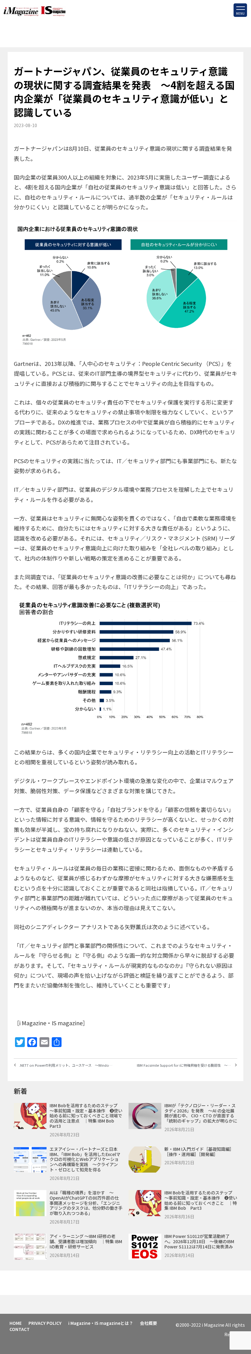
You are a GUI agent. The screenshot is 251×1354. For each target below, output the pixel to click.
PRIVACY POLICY (45, 1323)
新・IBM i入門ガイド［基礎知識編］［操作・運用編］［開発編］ (199, 1151)
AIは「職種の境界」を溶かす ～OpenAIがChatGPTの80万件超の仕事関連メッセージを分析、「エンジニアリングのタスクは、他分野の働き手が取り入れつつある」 (86, 1202)
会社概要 (148, 1323)
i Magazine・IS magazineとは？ (100, 1323)
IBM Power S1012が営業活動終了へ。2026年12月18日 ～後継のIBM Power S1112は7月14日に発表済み (199, 1241)
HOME (15, 1323)
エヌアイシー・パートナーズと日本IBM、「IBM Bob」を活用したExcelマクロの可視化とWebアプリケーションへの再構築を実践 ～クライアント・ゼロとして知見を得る (85, 1159)
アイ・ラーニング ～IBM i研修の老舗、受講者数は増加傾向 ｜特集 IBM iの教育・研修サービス (86, 1241)
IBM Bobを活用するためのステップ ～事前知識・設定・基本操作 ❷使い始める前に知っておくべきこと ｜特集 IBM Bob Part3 (200, 1200)
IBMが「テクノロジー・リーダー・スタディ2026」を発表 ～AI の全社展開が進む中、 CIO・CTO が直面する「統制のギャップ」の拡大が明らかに (200, 1113)
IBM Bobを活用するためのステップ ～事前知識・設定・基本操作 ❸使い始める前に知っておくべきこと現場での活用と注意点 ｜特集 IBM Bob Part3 (86, 1115)
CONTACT (19, 1329)
